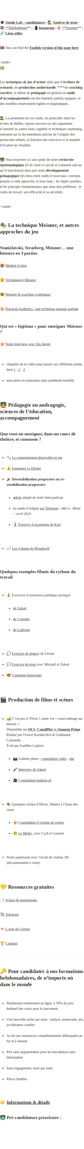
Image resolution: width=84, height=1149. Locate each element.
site (71, 759)
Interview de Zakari (32, 769)
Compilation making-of (34, 780)
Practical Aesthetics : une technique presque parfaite (41, 309)
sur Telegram (49, 508)
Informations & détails (28, 1102)
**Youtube (70, 28)
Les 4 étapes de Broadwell (30, 548)
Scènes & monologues (21, 900)
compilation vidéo (54, 759)
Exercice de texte (24, 664)
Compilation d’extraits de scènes (41, 822)
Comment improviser (27, 675)
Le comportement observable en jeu (37, 457)
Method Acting (16, 266)
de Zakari (19, 608)
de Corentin (21, 619)
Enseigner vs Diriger (26, 468)
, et (54, 729)
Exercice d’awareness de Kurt (39, 524)
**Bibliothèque (16, 28)
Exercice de (25, 653)
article (17, 497)
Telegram (12, 914)
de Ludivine (21, 630)
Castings (11, 943)
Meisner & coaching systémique (28, 294)
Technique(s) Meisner (20, 280)
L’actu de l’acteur (17, 929)
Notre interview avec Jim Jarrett (27, 344)
